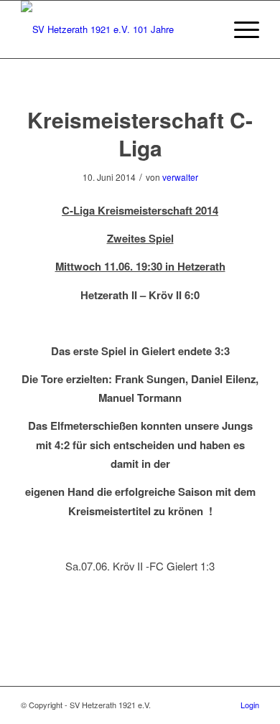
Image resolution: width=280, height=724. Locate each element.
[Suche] (206, 29)
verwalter (180, 177)
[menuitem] (206, 29)
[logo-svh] (116, 29)
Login (250, 704)
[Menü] (239, 29)
